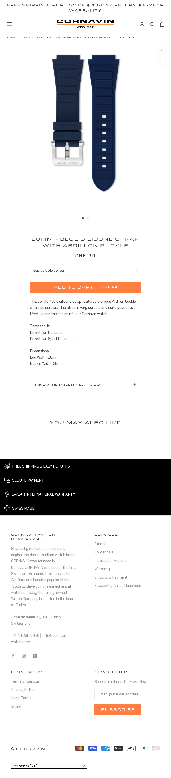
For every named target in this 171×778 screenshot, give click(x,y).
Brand (16, 706)
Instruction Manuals (110, 560)
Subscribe (118, 709)
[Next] (97, 218)
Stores (100, 543)
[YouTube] (35, 655)
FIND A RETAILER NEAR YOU (67, 384)
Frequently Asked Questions (117, 585)
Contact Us (104, 552)
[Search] (152, 24)
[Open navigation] (9, 24)
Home (11, 37)
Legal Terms (21, 697)
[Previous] (74, 218)
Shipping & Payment (110, 577)
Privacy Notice (23, 689)
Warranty (102, 568)
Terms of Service (25, 681)
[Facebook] (13, 655)
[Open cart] (162, 24)
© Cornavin (28, 748)
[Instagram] (24, 655)
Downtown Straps (34, 37)
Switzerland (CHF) (24, 766)
